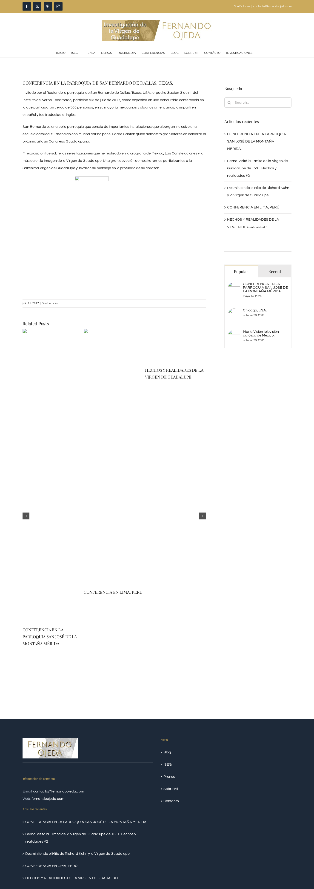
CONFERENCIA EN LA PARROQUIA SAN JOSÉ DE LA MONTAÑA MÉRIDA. (50, 636)
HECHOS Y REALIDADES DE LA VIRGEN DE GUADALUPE (72, 878)
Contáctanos (242, 6)
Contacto (171, 801)
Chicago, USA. (255, 310)
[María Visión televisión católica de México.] (234, 333)
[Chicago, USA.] (234, 312)
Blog (167, 752)
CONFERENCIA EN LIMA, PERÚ (253, 207)
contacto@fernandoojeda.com (272, 6)
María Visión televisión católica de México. (261, 333)
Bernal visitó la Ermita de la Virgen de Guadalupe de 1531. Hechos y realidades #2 (257, 168)
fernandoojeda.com (47, 799)
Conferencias (50, 303)
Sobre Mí (170, 789)
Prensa (169, 776)
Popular (241, 271)
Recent (274, 271)
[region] (114, 228)
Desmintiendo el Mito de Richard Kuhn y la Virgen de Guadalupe (77, 853)
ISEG (167, 764)
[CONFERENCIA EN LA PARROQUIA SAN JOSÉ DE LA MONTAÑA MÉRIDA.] (234, 286)
